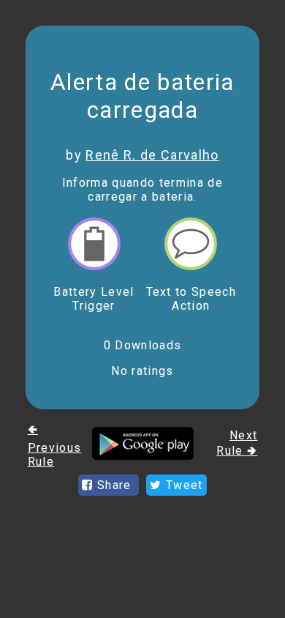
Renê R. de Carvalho (152, 155)
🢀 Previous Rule (55, 445)
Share (114, 485)
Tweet (182, 485)
